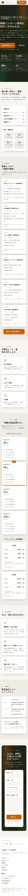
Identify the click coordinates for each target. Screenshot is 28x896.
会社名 (9, 772)
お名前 (9, 780)
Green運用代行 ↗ (6, 883)
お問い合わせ (22, 2)
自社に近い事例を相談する (14, 331)
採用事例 (4, 862)
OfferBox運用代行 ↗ (6, 880)
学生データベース (5, 860)
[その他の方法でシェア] (21, 843)
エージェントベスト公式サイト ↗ (9, 876)
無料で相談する (7, 45)
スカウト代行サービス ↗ (7, 878)
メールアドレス (11, 787)
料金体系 (4, 867)
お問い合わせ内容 (12, 795)
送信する (14, 817)
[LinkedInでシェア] (10, 843)
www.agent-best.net (17, 714)
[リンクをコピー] (18, 843)
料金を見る (22, 45)
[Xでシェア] (3, 843)
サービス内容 (4, 865)
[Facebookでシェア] (7, 843)
